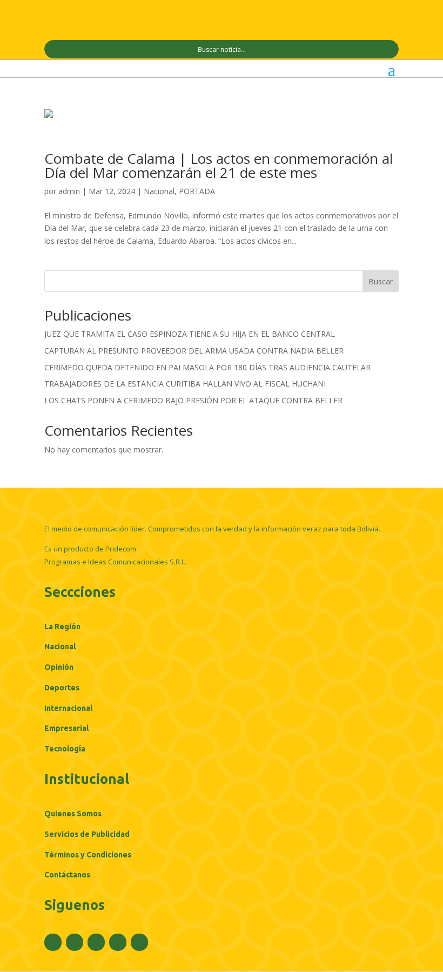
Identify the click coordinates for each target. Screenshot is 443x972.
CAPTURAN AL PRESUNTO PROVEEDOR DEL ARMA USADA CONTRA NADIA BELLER (194, 350)
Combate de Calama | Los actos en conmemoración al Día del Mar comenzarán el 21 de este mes (218, 165)
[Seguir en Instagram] (96, 942)
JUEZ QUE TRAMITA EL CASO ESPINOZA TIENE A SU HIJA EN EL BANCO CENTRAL (189, 334)
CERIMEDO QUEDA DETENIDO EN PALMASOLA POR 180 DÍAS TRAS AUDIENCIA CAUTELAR (207, 367)
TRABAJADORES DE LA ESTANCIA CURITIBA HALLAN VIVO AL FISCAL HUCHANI (185, 383)
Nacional (159, 191)
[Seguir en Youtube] (139, 942)
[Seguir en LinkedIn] (117, 942)
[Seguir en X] (74, 942)
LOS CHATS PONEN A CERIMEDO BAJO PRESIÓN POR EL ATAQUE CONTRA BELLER (193, 400)
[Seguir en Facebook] (53, 942)
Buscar (380, 281)
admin (69, 191)
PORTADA (197, 191)
